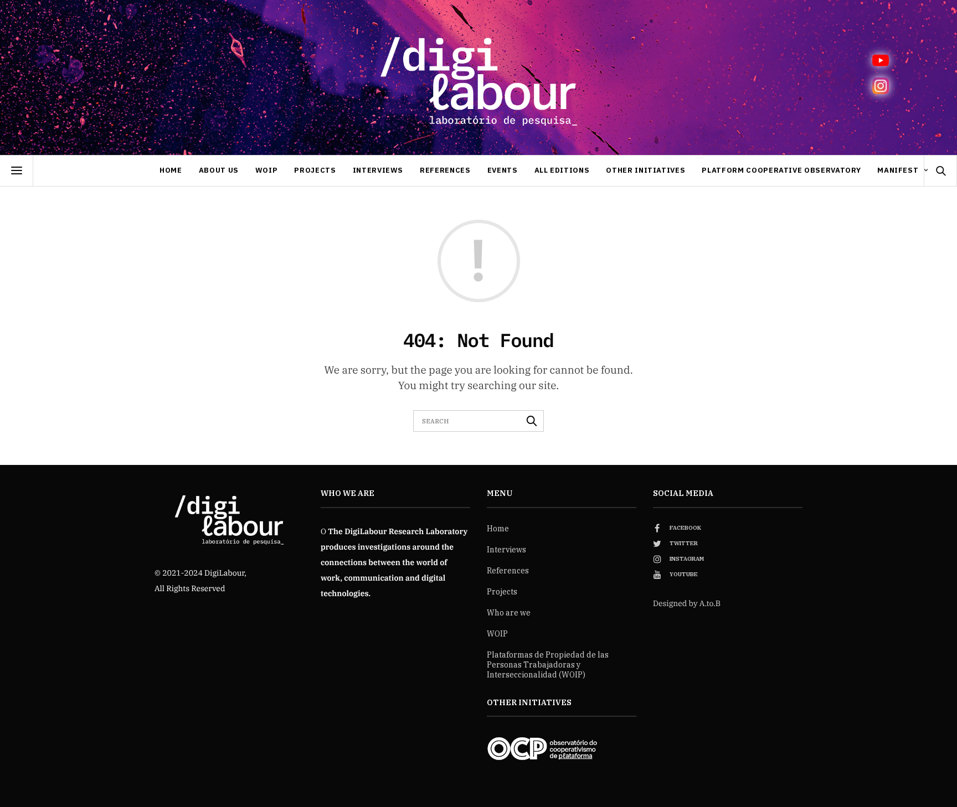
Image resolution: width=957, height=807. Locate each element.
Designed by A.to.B (687, 603)
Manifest (897, 170)
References (445, 170)
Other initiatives (645, 170)
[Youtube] (880, 60)
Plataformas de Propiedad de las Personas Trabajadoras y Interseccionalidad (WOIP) (548, 665)
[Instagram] (880, 85)
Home (171, 170)
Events (502, 170)
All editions (562, 170)
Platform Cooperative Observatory (781, 170)
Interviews (378, 170)
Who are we (509, 613)
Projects (315, 170)
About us (219, 170)
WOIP (266, 170)
